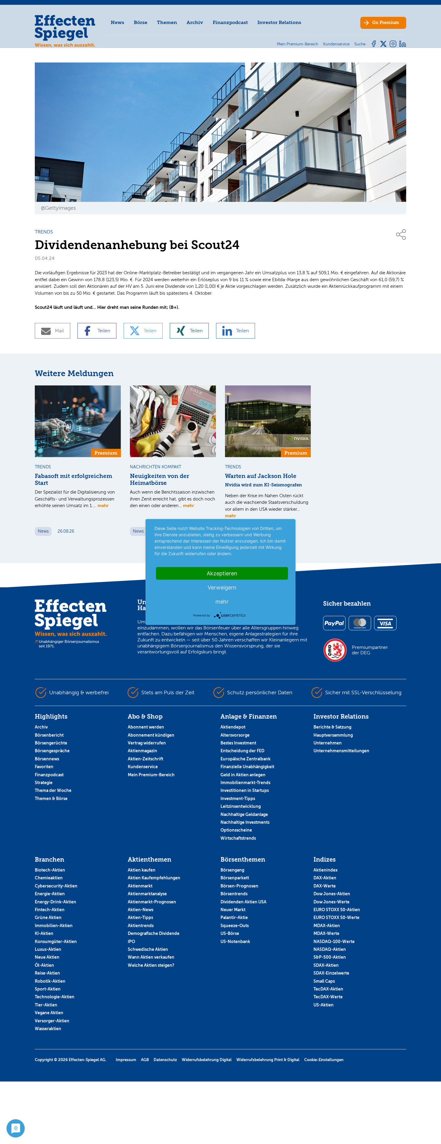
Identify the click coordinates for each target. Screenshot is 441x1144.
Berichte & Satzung (332, 727)
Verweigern (222, 587)
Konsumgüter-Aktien (56, 941)
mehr (103, 505)
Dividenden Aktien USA (243, 901)
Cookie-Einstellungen (324, 1059)
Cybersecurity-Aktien (56, 886)
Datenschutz (165, 1059)
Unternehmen (328, 743)
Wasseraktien (48, 1028)
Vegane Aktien (49, 1012)
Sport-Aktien (48, 989)
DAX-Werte (325, 886)
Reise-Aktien (47, 973)
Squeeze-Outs (234, 925)
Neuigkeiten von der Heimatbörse (159, 479)
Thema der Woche (53, 790)
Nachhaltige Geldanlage (244, 814)
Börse (140, 22)
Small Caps (324, 981)
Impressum (126, 1059)
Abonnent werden (146, 727)
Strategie (43, 782)
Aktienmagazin (142, 750)
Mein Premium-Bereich (151, 774)
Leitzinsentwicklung (240, 806)
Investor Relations (279, 22)
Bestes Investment (238, 743)
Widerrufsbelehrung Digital (207, 1059)
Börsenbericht (49, 735)
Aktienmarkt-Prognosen (152, 901)
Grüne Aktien (48, 917)
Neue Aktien (47, 957)
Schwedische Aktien (148, 949)
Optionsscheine (236, 830)
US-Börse (229, 933)
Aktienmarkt (140, 886)
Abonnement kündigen (151, 735)
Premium (385, 22)
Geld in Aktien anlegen (243, 774)
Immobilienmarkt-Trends (245, 782)
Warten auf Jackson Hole (260, 476)
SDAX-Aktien (326, 965)
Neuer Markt (232, 909)
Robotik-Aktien (50, 981)
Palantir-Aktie (234, 917)
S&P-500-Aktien (330, 957)
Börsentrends (234, 893)
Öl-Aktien (44, 965)
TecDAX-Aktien (328, 989)
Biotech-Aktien (50, 870)
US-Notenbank (235, 941)
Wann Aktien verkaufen (151, 957)
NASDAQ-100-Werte (334, 941)
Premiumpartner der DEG (370, 650)
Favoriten (44, 766)
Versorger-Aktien (52, 1020)
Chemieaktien (49, 877)
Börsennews (47, 758)
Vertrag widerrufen (147, 743)
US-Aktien (324, 1005)
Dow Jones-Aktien (332, 893)
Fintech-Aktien (49, 909)
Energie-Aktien (50, 893)
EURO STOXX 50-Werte (336, 917)
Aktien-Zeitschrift (145, 758)
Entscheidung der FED (242, 750)
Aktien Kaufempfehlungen (154, 877)
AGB (145, 1059)
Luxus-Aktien (48, 949)
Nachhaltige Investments (244, 822)
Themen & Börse (51, 798)
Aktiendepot (232, 727)
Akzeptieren (222, 573)
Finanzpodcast (230, 22)
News (117, 22)
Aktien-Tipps (140, 917)
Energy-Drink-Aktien (55, 901)
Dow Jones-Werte (332, 901)
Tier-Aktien (46, 1005)
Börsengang (232, 870)
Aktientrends (141, 925)
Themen (167, 22)
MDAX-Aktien (327, 925)
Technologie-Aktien (54, 996)
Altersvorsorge (235, 735)
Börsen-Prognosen (239, 886)
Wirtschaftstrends (238, 838)
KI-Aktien (44, 933)
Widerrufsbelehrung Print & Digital (267, 1059)
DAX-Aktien (325, 877)
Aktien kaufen (141, 870)
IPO (131, 941)
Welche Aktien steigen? (151, 965)
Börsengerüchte (51, 743)
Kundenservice (143, 766)
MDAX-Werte (326, 933)
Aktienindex (326, 870)
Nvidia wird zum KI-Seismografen (263, 485)
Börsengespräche (52, 750)
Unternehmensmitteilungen (341, 750)
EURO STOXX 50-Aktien (337, 909)
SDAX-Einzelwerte (331, 973)
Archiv (195, 22)
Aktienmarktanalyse (147, 893)
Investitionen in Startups (244, 790)
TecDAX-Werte (328, 996)
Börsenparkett (234, 877)
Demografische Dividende (153, 933)
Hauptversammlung (333, 735)
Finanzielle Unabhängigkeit (247, 766)
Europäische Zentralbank (245, 758)
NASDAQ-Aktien (330, 949)
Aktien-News (140, 909)
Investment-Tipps (237, 798)
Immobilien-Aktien (54, 925)
